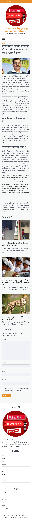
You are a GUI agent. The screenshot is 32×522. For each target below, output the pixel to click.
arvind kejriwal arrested (22, 175)
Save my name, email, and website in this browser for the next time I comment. (16, 389)
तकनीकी (4, 465)
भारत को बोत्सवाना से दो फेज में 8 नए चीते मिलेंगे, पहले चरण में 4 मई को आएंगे (15, 318)
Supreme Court (24, 188)
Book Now (4, 496)
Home (3, 505)
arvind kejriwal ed (7, 180)
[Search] (28, 38)
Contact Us (4, 499)
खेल (3, 461)
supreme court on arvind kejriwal (11, 192)
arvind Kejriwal (11, 175)
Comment (5, 339)
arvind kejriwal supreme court (10, 184)
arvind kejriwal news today (21, 182)
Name (4, 362)
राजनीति (3, 481)
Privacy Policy (5, 509)
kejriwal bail (5, 188)
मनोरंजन (4, 477)
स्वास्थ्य (3, 484)
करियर (3, 458)
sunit (4, 56)
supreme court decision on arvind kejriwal (13, 190)
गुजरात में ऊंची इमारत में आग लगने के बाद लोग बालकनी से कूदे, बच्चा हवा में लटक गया (15, 244)
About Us (4, 492)
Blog (3, 455)
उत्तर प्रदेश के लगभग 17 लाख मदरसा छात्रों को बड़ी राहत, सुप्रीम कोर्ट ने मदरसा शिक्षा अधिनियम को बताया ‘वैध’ (15, 282)
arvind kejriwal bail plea (20, 177)
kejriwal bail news (14, 188)
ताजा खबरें (4, 43)
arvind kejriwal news (8, 182)
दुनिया (3, 471)
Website (4, 380)
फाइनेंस (3, 474)
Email (4, 371)
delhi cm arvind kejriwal (22, 186)
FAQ (3, 502)
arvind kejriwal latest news (20, 180)
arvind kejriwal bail (7, 177)
